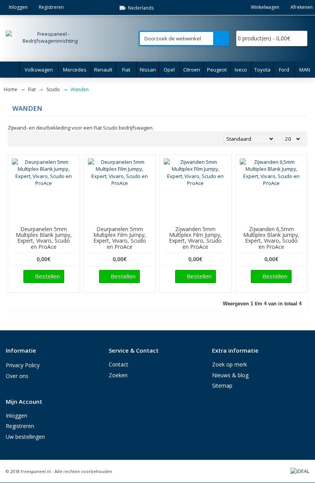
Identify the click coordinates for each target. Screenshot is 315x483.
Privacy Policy (23, 365)
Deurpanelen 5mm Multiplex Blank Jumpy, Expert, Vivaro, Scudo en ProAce (44, 237)
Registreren (20, 426)
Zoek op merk (229, 364)
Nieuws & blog (230, 375)
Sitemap (222, 385)
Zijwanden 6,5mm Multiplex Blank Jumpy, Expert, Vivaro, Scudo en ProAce (271, 237)
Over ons (17, 376)
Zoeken (118, 375)
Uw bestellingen (25, 436)
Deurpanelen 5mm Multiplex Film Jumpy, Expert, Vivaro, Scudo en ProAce (119, 237)
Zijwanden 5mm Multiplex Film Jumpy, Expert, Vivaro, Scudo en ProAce (195, 237)
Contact (118, 364)
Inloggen (16, 415)
